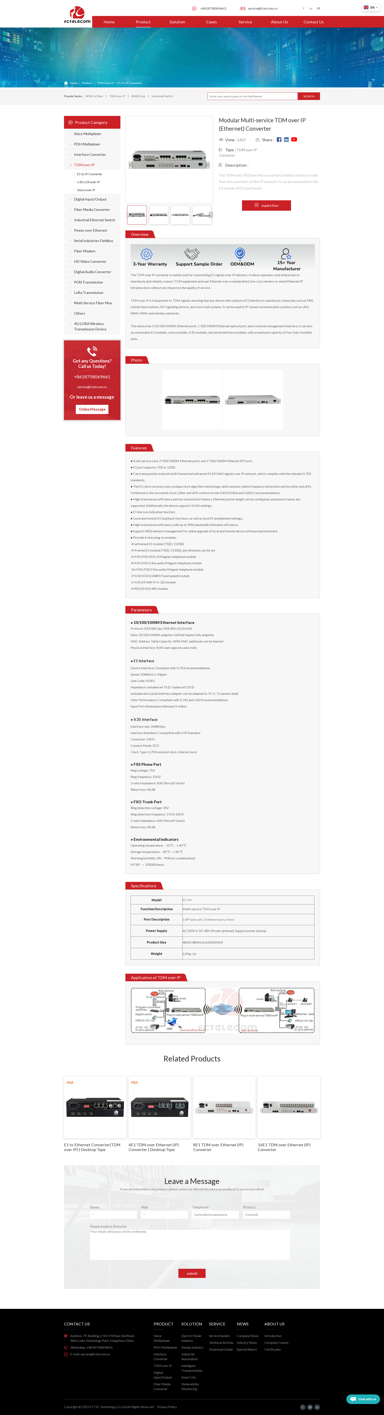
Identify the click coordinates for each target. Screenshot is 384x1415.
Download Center (221, 1349)
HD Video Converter (90, 261)
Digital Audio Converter (92, 272)
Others (79, 313)
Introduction (273, 1336)
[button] (211, 215)
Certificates (272, 1349)
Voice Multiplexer (87, 133)
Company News (248, 1336)
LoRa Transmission (88, 292)
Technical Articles (221, 1342)
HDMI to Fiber (94, 96)
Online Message (92, 409)
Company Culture (276, 1342)
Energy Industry (192, 1347)
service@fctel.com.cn (262, 8)
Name (94, 1207)
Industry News (247, 1342)
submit (192, 1273)
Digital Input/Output (90, 199)
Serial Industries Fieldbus (93, 240)
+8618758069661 (92, 376)
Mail (144, 1207)
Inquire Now (269, 205)
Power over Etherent (90, 230)
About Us (279, 21)
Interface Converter (90, 154)
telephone (200, 1207)
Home (109, 21)
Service (245, 21)
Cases (211, 21)
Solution (177, 21)
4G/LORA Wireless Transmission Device (90, 326)
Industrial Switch (162, 96)
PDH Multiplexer (87, 144)
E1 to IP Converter (130, 83)
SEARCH (308, 96)
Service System (219, 1336)
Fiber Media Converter (92, 209)
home (73, 83)
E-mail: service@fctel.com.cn (90, 1354)
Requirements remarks (108, 1226)
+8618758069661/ (213, 8)
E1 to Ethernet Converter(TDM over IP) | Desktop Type (92, 1147)
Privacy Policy (167, 1407)
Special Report (247, 1349)
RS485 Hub (138, 96)
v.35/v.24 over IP (88, 182)
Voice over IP (86, 190)
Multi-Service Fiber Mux (93, 303)
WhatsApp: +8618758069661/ (91, 1347)
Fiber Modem (84, 251)
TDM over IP (105, 83)
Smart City (188, 1377)
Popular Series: (73, 96)
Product (143, 21)
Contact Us (314, 21)
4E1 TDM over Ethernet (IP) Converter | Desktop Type (154, 1147)
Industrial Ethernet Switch (94, 220)
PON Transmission (88, 282)
